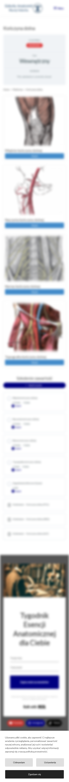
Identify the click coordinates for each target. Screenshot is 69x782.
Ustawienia (50, 762)
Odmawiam (19, 762)
